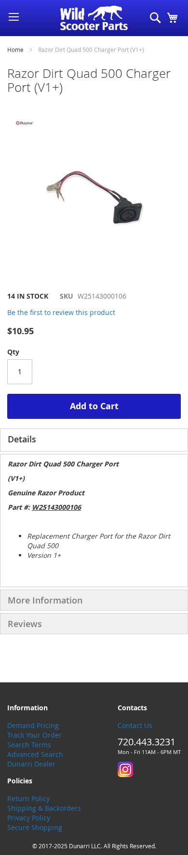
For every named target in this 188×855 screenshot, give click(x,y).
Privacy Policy (28, 817)
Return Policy (28, 798)
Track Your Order (34, 735)
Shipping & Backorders (44, 808)
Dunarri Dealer (31, 763)
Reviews (25, 623)
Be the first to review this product (61, 312)
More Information (45, 600)
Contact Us (135, 725)
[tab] (94, 440)
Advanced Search (35, 754)
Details (22, 439)
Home (15, 49)
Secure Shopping (34, 827)
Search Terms (29, 744)
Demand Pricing (33, 725)
